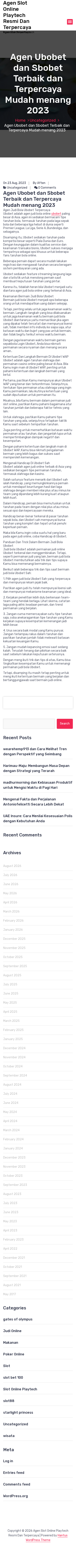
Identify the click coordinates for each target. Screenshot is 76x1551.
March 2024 (11, 1130)
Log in (8, 1461)
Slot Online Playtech (20, 1389)
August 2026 (12, 866)
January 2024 (13, 1148)
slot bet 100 (13, 1378)
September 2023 (15, 1185)
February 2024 (13, 1139)
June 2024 (10, 1103)
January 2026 (13, 930)
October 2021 (12, 1267)
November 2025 (14, 948)
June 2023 (10, 1212)
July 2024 (10, 1094)
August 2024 (12, 1084)
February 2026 (13, 920)
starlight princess (18, 1413)
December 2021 (14, 1258)
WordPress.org (15, 1496)
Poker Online (13, 1354)
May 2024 (10, 1112)
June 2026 (10, 884)
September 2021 (14, 1276)
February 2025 (13, 1030)
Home (20, 120)
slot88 (8, 1401)
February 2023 (13, 1239)
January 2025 (13, 1039)
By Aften (39, 183)
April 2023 (10, 1230)
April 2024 (10, 1121)
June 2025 (10, 993)
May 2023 (10, 1221)
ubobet (56, 214)
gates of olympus (18, 1319)
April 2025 (10, 1012)
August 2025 (12, 975)
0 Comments (47, 187)
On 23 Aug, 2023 (14, 183)
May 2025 (10, 1002)
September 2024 (15, 1075)
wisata (9, 1436)
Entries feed (13, 1473)
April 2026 (10, 902)
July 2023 (10, 1203)
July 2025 (10, 984)
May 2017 (9, 1294)
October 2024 (13, 1066)
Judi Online (12, 1331)
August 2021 (12, 1285)
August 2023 (12, 1194)
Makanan (10, 1343)
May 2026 (10, 893)
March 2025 (11, 1021)
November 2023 (14, 1166)
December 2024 (14, 1048)
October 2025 (13, 957)
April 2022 (10, 1249)
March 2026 (11, 911)
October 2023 (13, 1176)
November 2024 (14, 1057)
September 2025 (15, 966)
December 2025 (14, 939)
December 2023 (14, 1157)
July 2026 (10, 875)
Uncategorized (43, 120)
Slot (6, 1366)
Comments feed (16, 1484)
